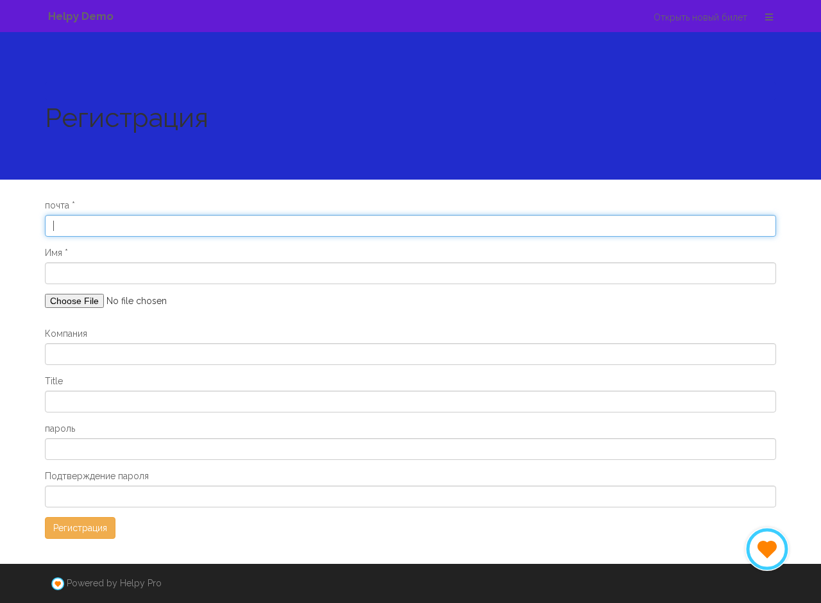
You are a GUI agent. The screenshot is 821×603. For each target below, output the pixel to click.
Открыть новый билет (700, 17)
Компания (66, 333)
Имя (53, 253)
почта (57, 205)
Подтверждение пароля (97, 476)
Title (54, 381)
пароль (60, 428)
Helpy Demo (81, 16)
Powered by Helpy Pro (114, 583)
